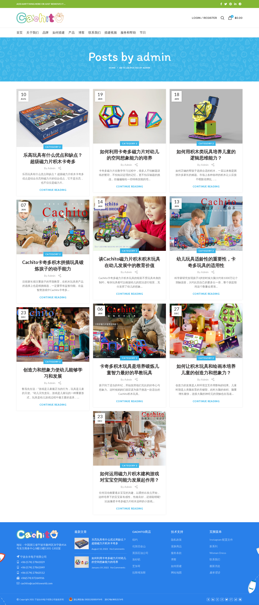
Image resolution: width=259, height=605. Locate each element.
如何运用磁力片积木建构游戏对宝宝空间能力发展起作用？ (129, 477)
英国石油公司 (140, 552)
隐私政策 (176, 539)
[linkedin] (235, 4)
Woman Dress (218, 552)
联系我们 (215, 559)
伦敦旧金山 (139, 546)
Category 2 (52, 146)
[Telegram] (240, 4)
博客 (173, 559)
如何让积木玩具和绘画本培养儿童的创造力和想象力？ (206, 369)
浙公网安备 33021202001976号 (88, 599)
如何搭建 (176, 566)
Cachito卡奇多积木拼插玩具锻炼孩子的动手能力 (53, 265)
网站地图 (176, 572)
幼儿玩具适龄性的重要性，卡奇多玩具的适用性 (206, 262)
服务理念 (215, 572)
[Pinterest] (230, 4)
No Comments (117, 548)
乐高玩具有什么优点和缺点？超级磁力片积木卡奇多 (52, 158)
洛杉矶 (136, 559)
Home (112, 67)
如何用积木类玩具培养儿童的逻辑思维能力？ (206, 155)
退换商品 (176, 546)
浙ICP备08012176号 (112, 599)
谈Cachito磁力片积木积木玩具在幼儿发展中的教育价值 (129, 262)
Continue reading (52, 190)
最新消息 (215, 566)
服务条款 (176, 552)
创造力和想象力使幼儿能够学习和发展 (52, 373)
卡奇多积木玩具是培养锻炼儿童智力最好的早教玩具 (129, 369)
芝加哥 (136, 566)
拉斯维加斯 (139, 572)
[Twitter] (225, 4)
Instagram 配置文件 (221, 539)
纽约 (135, 539)
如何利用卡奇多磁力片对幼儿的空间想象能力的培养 (129, 155)
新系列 (213, 546)
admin (154, 56)
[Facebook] (221, 4)
